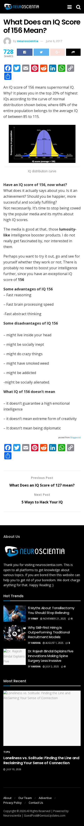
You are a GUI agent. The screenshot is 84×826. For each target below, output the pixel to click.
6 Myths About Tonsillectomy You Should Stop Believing (51, 610)
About (7, 798)
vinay (34, 618)
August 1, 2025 (54, 642)
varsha (36, 642)
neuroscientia (27, 41)
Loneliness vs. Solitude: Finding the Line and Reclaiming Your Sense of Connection (41, 760)
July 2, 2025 (52, 666)
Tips (6, 752)
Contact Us (36, 803)
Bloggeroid (75, 437)
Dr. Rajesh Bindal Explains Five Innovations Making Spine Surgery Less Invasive (50, 656)
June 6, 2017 (54, 41)
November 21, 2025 (54, 618)
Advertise (45, 798)
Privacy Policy (12, 803)
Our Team (25, 798)
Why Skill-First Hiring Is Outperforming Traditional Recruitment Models (49, 632)
